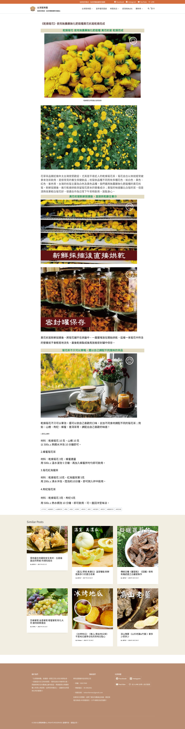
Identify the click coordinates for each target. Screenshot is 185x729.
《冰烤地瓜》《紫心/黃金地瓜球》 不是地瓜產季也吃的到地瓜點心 (91, 635)
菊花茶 (103, 509)
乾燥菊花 (50, 509)
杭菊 (71, 509)
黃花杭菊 (118, 509)
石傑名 (33, 626)
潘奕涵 (33, 564)
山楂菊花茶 (59, 509)
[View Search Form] (147, 8)
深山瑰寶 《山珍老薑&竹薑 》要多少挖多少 (137, 635)
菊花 (89, 509)
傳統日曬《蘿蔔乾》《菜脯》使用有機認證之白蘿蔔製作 (137, 573)
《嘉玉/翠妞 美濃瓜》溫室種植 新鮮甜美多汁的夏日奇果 (92, 573)
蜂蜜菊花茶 (110, 509)
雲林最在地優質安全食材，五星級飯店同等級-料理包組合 (46, 559)
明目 (65, 509)
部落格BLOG (127, 8)
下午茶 (44, 509)
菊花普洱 (95, 509)
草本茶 (83, 509)
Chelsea (79, 640)
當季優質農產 (101, 8)
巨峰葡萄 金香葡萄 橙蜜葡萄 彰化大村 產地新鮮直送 (47, 621)
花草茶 (77, 509)
